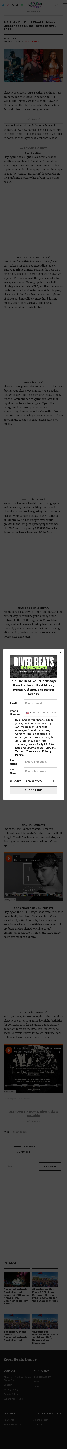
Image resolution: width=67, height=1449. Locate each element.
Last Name (13, 771)
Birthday (15, 781)
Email (13, 703)
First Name (13, 762)
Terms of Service (25, 751)
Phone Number (15, 712)
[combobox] (28, 712)
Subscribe (33, 790)
